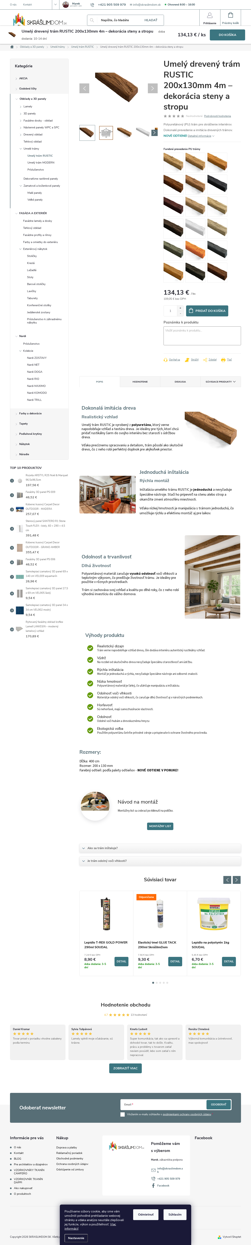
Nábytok (24, 444)
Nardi (22, 336)
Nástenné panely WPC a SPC (41, 127)
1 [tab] (153, 983)
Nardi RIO (33, 379)
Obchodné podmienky (69, 1158)
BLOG (17, 1159)
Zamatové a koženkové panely (42, 186)
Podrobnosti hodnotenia (217, 116)
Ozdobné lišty (27, 88)
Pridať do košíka (211, 311)
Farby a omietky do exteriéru (40, 242)
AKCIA (23, 78)
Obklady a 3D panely (33, 99)
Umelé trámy (31, 149)
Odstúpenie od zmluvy (70, 1169)
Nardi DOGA (34, 372)
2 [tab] (157, 983)
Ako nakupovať (23, 1188)
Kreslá (31, 263)
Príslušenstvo (35, 170)
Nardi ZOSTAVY (36, 358)
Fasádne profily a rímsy (37, 235)
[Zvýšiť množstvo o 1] (180, 308)
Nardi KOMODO (37, 393)
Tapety (23, 424)
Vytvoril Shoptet (232, 1237)
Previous (227, 880)
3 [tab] (160, 983)
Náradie (24, 454)
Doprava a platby (66, 1147)
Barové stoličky (36, 284)
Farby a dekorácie (30, 413)
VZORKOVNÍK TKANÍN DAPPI (28, 1180)
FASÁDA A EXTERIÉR (33, 213)
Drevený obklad (33, 134)
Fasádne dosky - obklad (38, 120)
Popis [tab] (99, 381)
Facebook (163, 1185)
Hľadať (151, 20)
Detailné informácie (199, 136)
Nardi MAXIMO (36, 386)
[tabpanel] (106, 933)
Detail (121, 961)
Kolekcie (28, 351)
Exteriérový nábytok (35, 249)
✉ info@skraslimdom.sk (145, 5)
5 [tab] (167, 983)
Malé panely (34, 193)
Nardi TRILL (34, 400)
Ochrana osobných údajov (72, 1164)
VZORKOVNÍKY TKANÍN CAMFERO (29, 1171)
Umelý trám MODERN (40, 162)
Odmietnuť (146, 1214)
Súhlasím (175, 1214)
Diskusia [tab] (180, 381)
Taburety (32, 298)
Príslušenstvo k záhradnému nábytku (44, 320)
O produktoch (22, 1194)
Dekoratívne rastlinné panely (41, 179)
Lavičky (31, 291)
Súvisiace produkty (219, 381)
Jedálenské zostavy (38, 312)
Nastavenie (76, 1238)
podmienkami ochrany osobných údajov (187, 1114)
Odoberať (218, 1104)
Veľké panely (35, 200)
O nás (13, 4)
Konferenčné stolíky (39, 305)
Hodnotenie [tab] (140, 381)
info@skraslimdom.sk (170, 1170)
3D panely (30, 113)
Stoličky (32, 256)
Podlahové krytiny (30, 434)
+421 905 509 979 (168, 1179)
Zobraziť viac (125, 1068)
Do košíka (227, 35)
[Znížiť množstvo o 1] (180, 313)
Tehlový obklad (33, 141)
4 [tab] (164, 983)
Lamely (28, 106)
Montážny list (160, 826)
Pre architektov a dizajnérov (31, 1164)
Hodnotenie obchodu (125, 1004)
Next (237, 880)
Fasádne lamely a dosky (37, 221)
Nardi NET (33, 365)
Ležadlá (31, 270)
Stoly (30, 277)
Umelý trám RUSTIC (40, 156)
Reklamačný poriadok (69, 1153)
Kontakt (27, 4)
